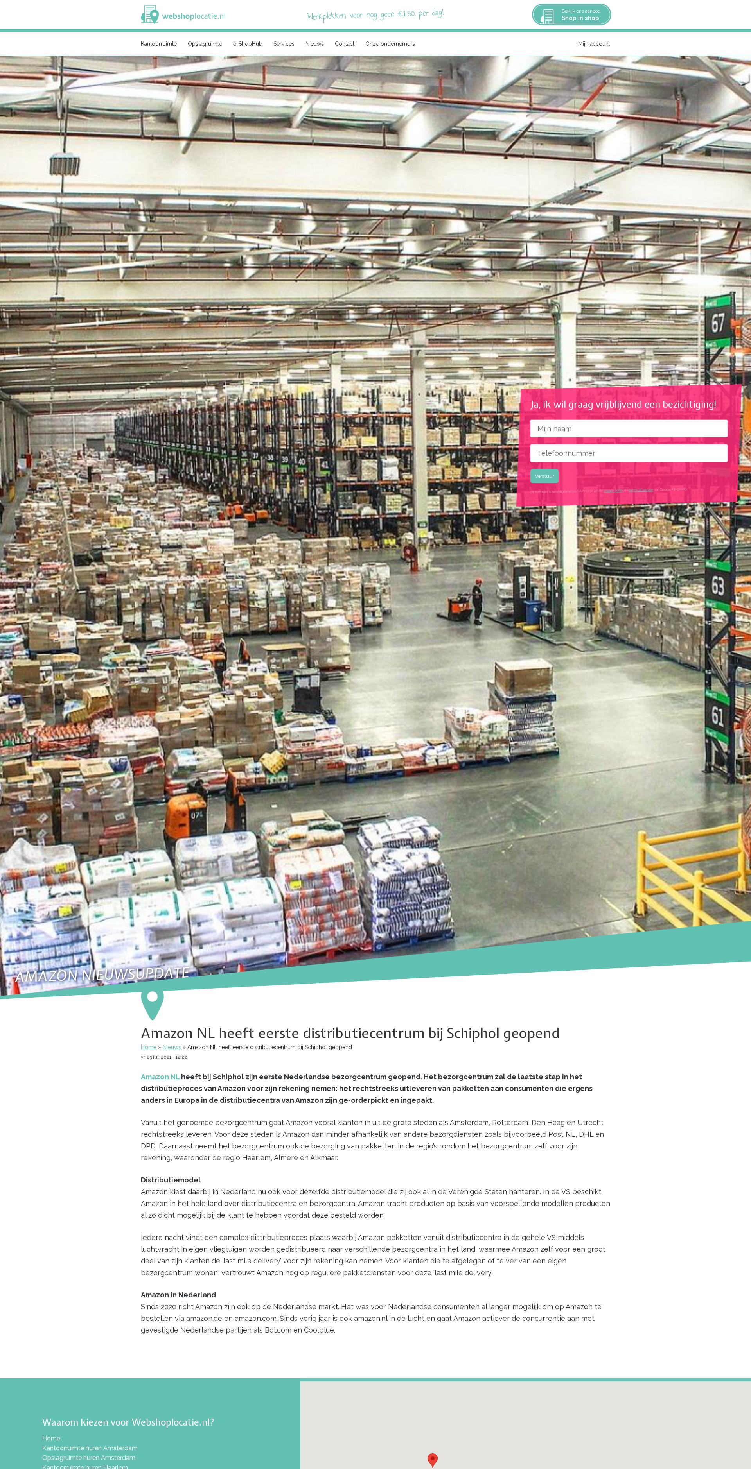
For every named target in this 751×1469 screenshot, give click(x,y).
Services (284, 44)
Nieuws (314, 44)
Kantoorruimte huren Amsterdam (90, 1448)
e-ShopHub (247, 44)
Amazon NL (160, 1077)
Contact (344, 44)
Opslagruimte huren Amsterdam (88, 1458)
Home (148, 1047)
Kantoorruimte (159, 44)
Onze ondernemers (390, 44)
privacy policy (613, 490)
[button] (433, 1460)
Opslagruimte (205, 44)
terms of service (641, 490)
